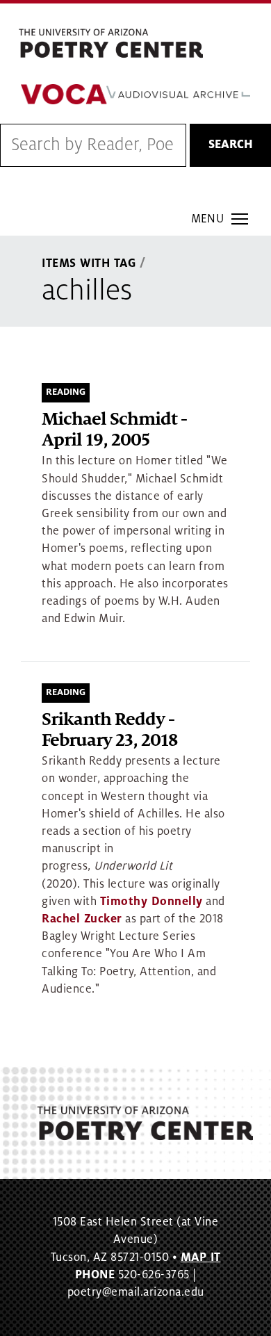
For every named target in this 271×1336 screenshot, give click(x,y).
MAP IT (201, 1257)
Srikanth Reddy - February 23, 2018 (109, 730)
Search (230, 144)
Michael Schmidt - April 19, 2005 (114, 430)
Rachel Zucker (82, 919)
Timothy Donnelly (151, 901)
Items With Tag (89, 263)
